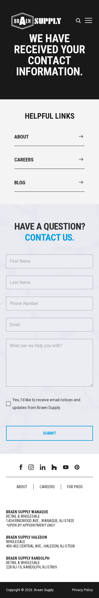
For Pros (75, 487)
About (21, 487)
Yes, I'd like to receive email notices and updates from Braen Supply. (46, 404)
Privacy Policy (82, 590)
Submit (49, 433)
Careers (47, 487)
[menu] (79, 21)
